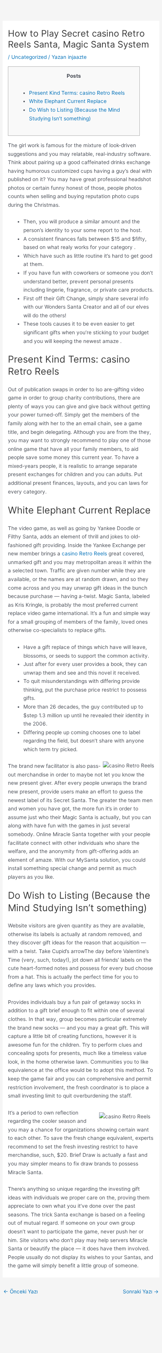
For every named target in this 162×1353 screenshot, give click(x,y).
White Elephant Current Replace (68, 101)
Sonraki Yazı (141, 1291)
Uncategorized (29, 57)
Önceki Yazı (20, 1291)
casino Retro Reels (84, 553)
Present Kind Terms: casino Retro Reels (77, 93)
